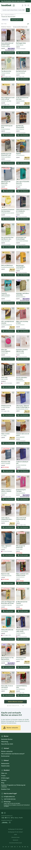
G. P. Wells (3, 435)
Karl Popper (19, 184)
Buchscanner (5, 756)
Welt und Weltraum (7, 265)
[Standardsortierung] (28, 23)
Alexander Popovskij (6, 575)
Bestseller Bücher (7, 739)
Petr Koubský (4, 631)
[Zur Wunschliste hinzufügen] (13, 30)
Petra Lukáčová (5, 521)
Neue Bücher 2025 (7, 744)
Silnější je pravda (6, 405)
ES (15, 846)
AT (8, 846)
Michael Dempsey (5, 129)
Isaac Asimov (4, 689)
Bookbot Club (5, 789)
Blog (2, 782)
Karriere (3, 780)
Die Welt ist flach (21, 71)
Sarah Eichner (4, 352)
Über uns (4, 773)
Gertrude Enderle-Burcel (22, 409)
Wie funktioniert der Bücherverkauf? (13, 754)
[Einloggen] (22, 5)
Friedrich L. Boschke (6, 100)
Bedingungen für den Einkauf (15, 829)
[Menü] (28, 5)
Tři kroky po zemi (21, 657)
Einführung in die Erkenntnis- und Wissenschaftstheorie (7, 155)
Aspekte (18, 153)
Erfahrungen (5, 778)
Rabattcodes (5, 766)
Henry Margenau (20, 129)
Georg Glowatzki (20, 437)
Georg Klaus (4, 184)
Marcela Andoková (20, 296)
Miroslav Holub (19, 659)
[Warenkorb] (25, 5)
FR (22, 846)
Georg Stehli (19, 549)
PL (27, 846)
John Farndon (4, 379)
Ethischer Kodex (16, 837)
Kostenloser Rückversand (15, 842)
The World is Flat (6, 71)
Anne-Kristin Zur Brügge (22, 240)
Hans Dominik (19, 605)
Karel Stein (4, 493)
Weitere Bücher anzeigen (15, 701)
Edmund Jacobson (20, 493)
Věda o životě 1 (5, 433)
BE (25, 846)
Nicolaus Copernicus (21, 465)
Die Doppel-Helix (21, 43)
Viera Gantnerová (20, 689)
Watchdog (4, 741)
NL (20, 846)
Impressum (15, 840)
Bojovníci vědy (5, 573)
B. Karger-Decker (5, 407)
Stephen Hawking (5, 46)
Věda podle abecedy (7, 629)
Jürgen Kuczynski (5, 240)
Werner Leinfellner (6, 157)
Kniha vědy (4, 377)
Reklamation (5, 763)
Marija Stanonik (20, 212)
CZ (3, 846)
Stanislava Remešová (6, 324)
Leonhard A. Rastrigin (6, 605)
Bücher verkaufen (7, 751)
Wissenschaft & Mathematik (20, 26)
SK (6, 846)
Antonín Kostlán (20, 352)
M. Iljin (17, 521)
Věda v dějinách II (6, 546)
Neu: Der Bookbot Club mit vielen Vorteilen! (13, 1)
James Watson (19, 44)
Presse (3, 775)
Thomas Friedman (5, 73)
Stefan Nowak (19, 268)
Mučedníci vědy (5, 461)
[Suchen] (28, 10)
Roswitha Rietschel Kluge (7, 267)
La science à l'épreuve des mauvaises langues (7, 211)
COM (11, 846)
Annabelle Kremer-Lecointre (8, 212)
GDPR (15, 834)
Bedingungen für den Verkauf (15, 832)
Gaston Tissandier (5, 463)
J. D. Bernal (4, 547)
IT (17, 846)
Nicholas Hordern (20, 100)
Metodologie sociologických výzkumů (20, 267)
